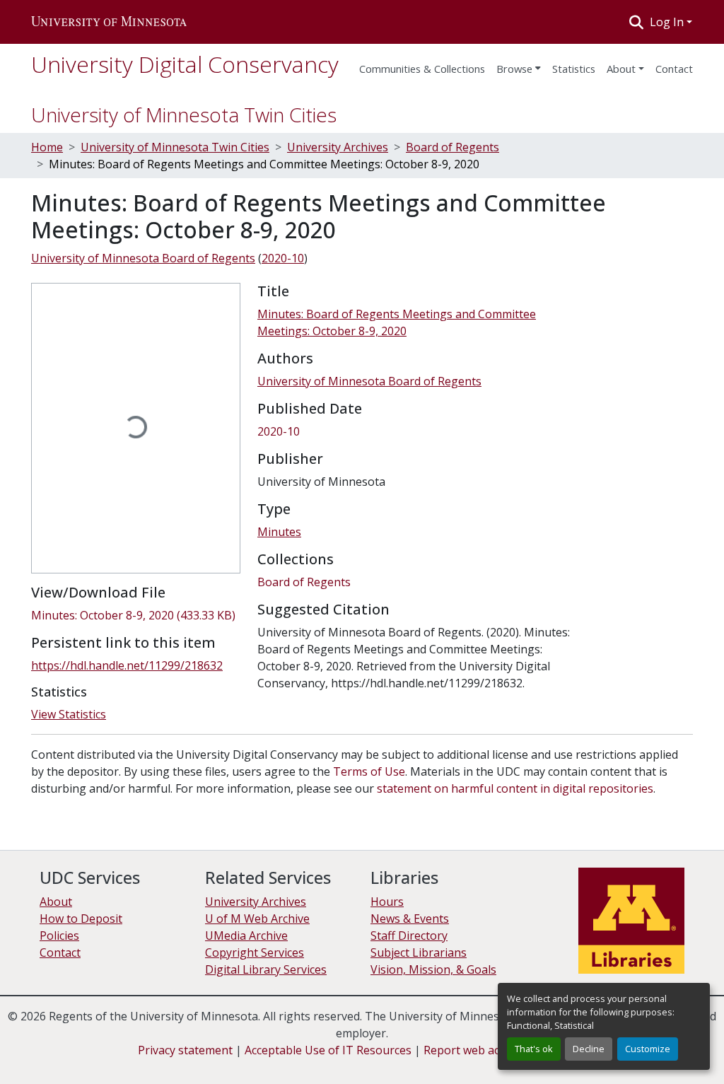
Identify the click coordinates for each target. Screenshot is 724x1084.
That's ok (534, 1048)
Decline (589, 1048)
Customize (647, 1048)
